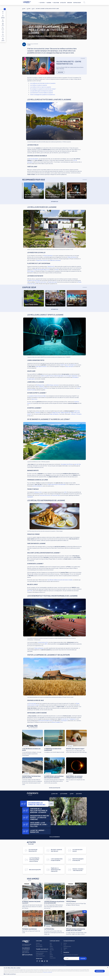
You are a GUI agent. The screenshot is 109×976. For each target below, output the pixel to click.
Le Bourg (73, 414)
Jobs (65, 949)
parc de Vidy (77, 464)
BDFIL (46, 644)
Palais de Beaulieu (54, 414)
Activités (42, 2)
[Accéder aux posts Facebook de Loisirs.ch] (37, 961)
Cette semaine (63, 793)
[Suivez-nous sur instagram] (39, 961)
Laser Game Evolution (41, 366)
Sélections (56, 2)
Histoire (65, 943)
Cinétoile (37, 412)
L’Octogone (78, 414)
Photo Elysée (30, 271)
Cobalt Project (63, 365)
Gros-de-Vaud (32, 703)
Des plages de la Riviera (67, 464)
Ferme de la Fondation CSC (45, 720)
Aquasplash (30, 497)
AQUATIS (41, 386)
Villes (33, 8)
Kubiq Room (75, 375)
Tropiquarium (72, 719)
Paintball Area (72, 365)
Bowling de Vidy (40, 385)
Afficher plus (54, 201)
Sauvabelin (30, 162)
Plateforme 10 (50, 266)
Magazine (65, 948)
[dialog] (54, 971)
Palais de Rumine (72, 257)
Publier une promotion (40, 955)
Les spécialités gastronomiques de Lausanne (41, 90)
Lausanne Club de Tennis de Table (37, 396)
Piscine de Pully (56, 495)
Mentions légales (39, 946)
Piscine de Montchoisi (44, 495)
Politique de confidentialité (47, 972)
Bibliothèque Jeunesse (52, 385)
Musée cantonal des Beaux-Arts (42, 269)
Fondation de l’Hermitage (33, 280)
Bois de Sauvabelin (33, 158)
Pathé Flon (77, 411)
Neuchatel (52, 949)
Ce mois (71, 793)
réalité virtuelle (44, 375)
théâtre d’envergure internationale (56, 484)
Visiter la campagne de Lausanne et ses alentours (42, 94)
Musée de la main (52, 282)
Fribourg (51, 948)
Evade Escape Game (58, 375)
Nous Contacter (39, 944)
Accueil (23, 8)
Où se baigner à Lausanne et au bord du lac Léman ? (43, 89)
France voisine (52, 957)
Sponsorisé (83, 58)
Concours (69, 2)
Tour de (75, 160)
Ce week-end (54, 793)
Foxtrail (45, 388)
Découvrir (60, 72)
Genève (51, 946)
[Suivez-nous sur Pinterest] (47, 961)
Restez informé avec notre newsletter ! (71, 954)
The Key (51, 375)
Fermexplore (64, 720)
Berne (51, 953)
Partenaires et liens (67, 946)
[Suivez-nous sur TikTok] (44, 961)
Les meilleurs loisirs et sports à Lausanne (40, 87)
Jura (51, 951)
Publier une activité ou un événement (39, 954)
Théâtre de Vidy (56, 412)
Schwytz (51, 956)
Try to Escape (67, 375)
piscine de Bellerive (37, 486)
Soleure (51, 954)
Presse (65, 944)
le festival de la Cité (43, 642)
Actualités (63, 2)
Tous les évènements (54, 836)
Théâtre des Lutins (75, 412)
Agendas (49, 2)
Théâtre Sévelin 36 (65, 412)
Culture (28, 8)
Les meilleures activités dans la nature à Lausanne (42, 83)
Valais (51, 944)
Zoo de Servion (65, 719)
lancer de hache (69, 366)
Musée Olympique (48, 255)
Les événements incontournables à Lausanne (41, 92)
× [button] (107, 967)
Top (85, 911)
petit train (29, 590)
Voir (51, 803)
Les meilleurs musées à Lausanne (38, 85)
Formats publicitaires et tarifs (41, 951)
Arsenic (29, 414)
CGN (65, 492)
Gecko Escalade (56, 722)
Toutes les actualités (54, 787)
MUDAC (57, 269)
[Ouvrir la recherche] (84, 2)
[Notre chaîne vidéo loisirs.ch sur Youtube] (42, 961)
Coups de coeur (77, 2)
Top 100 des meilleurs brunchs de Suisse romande (59, 579)
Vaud (51, 943)
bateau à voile (38, 492)
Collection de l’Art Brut (40, 282)
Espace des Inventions (42, 260)
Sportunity (34, 399)
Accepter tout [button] (99, 971)
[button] (48, 974)
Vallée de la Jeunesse (55, 260)
